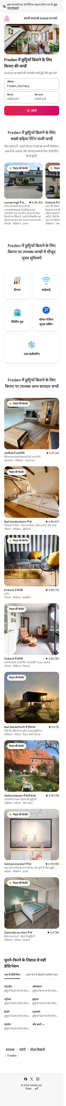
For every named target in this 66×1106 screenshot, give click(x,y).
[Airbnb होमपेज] (7, 18)
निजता (29, 1088)
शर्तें (36, 1088)
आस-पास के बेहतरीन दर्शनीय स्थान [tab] (42, 974)
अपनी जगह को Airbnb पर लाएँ (40, 18)
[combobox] (31, 86)
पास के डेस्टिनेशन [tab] (12, 974)
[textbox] (18, 99)
